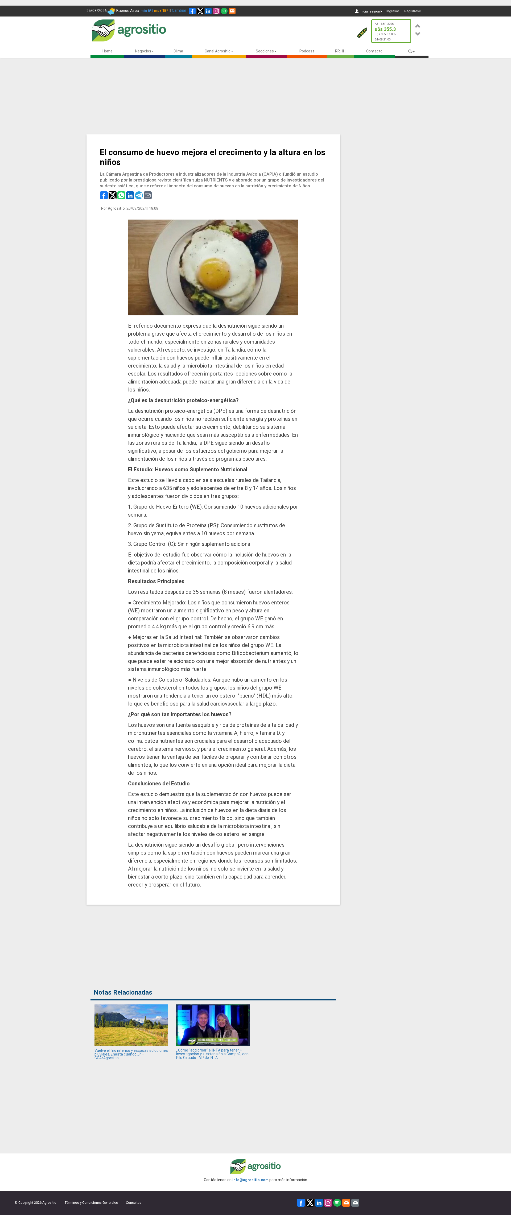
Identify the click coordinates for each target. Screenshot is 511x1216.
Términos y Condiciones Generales (91, 1203)
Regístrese (412, 11)
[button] (418, 25)
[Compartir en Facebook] (104, 195)
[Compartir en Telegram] (139, 195)
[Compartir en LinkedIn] (130, 195)
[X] (200, 11)
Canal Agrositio (217, 51)
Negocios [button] (143, 51)
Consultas (133, 1203)
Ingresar (392, 11)
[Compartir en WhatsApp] (121, 195)
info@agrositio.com (250, 1180)
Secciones (265, 51)
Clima (178, 51)
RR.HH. (340, 51)
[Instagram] (216, 11)
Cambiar (179, 10)
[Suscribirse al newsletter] (232, 11)
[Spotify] (224, 11)
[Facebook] (192, 11)
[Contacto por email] (355, 1202)
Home (107, 51)
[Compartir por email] (148, 195)
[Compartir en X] (113, 195)
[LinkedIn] (208, 11)
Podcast (306, 51)
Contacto (374, 51)
